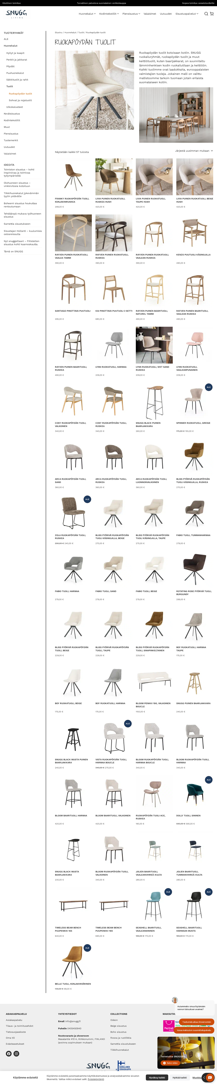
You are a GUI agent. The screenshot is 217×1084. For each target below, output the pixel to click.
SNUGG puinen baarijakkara (193, 703)
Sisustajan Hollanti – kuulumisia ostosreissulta (23, 233)
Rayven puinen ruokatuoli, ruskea (112, 256)
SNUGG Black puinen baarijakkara (148, 424)
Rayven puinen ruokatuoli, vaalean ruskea (152, 256)
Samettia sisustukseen (17, 223)
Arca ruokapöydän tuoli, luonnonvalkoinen (151, 480)
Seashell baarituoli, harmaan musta (189, 929)
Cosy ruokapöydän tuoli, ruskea (111, 424)
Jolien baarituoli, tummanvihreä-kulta (189, 873)
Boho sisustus (118, 1032)
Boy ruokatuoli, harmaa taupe (191, 649)
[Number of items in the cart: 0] (211, 14)
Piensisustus (130, 13)
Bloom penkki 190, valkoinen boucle (153, 705)
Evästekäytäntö (96, 1079)
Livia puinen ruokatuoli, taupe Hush (151, 200)
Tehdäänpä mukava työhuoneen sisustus (22, 215)
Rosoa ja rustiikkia (120, 1038)
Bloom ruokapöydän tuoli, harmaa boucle (152, 761)
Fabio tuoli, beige (146, 591)
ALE (6, 39)
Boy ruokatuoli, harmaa (110, 703)
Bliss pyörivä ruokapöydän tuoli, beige (71, 649)
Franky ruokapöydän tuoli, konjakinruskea (72, 200)
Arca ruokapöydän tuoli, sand (70, 480)
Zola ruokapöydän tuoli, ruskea (70, 537)
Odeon (114, 1020)
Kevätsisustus (12, 113)
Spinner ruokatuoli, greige (193, 423)
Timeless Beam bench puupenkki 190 (108, 929)
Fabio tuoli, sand (105, 591)
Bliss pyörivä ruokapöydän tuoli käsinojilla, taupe (152, 537)
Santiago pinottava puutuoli (72, 311)
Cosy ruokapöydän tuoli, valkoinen (70, 424)
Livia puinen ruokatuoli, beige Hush (194, 200)
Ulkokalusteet (14, 107)
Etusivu (58, 32)
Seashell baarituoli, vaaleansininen (148, 929)
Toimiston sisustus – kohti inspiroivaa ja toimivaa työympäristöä (19, 172)
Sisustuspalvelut (186, 13)
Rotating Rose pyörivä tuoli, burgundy (194, 593)
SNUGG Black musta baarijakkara (67, 873)
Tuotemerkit (11, 140)
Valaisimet (10, 153)
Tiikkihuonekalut (119, 1050)
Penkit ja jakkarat (16, 59)
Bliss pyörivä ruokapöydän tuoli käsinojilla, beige (112, 537)
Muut (7, 127)
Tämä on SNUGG (13, 251)
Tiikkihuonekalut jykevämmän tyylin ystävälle (21, 195)
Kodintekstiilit (107, 13)
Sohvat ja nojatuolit (20, 100)
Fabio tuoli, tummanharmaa (193, 535)
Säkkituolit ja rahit (17, 79)
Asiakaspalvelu (14, 1020)
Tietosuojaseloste (16, 1032)
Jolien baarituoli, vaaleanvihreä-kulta (149, 873)
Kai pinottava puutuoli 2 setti (113, 311)
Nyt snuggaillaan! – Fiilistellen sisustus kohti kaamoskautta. (21, 243)
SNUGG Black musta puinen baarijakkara (71, 761)
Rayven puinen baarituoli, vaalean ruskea (192, 312)
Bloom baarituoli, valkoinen (112, 815)
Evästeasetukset (15, 1044)
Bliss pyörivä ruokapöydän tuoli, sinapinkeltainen (152, 649)
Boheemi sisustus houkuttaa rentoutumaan (20, 205)
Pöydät (10, 66)
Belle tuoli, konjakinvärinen (73, 984)
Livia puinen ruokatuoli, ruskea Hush (110, 200)
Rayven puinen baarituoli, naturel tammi (152, 312)
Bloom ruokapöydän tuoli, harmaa (192, 761)
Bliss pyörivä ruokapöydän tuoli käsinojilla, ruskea (193, 480)
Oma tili (10, 1038)
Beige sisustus (118, 1026)
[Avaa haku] (206, 14)
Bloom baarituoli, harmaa (71, 815)
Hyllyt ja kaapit (15, 53)
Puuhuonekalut (15, 73)
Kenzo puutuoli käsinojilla (193, 254)
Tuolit (9, 86)
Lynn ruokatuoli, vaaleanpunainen (186, 368)
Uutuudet (9, 147)
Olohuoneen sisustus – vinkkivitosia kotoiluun (17, 184)
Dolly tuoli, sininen (188, 815)
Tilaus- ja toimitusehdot (19, 1026)
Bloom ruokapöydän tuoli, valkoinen (111, 873)
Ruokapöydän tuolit (20, 93)
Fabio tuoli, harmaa (67, 591)
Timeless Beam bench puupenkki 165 (68, 929)
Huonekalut (86, 13)
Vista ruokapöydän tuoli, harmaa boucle (111, 761)
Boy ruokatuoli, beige (68, 703)
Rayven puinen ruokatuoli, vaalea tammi (71, 256)
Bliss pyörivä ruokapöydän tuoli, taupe (112, 649)
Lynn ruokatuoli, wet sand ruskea (152, 368)
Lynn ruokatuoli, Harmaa (110, 367)
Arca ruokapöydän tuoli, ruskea (111, 480)
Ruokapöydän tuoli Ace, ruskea (150, 817)
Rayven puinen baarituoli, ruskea (71, 368)
